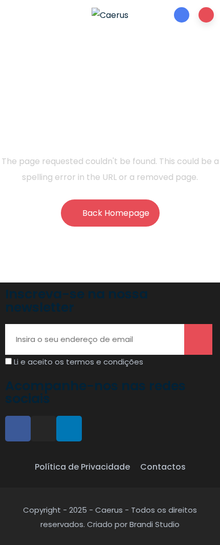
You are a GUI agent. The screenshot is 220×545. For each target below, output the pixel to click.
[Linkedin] (69, 428)
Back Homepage (115, 213)
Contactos (163, 467)
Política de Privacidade (82, 467)
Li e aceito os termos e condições (78, 361)
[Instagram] (43, 428)
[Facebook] (18, 428)
